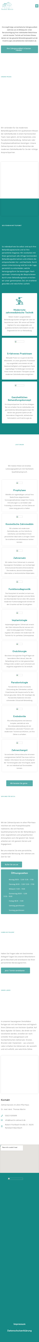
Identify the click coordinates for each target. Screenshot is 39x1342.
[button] (36, 5)
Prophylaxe (19, 490)
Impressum (19, 1324)
